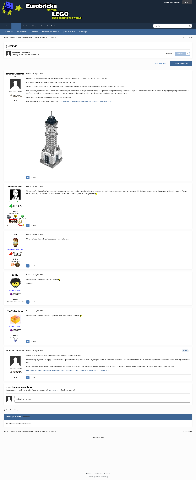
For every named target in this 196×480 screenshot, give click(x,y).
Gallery (34, 26)
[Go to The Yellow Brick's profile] (15, 319)
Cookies (107, 474)
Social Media (51, 26)
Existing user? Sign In (171, 2)
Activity (25, 26)
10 (16, 101)
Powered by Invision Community (98, 477)
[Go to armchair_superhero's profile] (8, 53)
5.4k (16, 259)
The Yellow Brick (15, 311)
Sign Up (187, 2)
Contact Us (98, 474)
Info (41, 26)
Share (170, 53)
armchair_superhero (22, 52)
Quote (34, 177)
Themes (34, 32)
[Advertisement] (98, 454)
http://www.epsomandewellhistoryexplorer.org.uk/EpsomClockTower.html (84, 101)
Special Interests (68, 32)
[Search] (189, 26)
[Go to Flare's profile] (15, 242)
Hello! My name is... (33, 55)
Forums (16, 26)
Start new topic (160, 63)
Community (82, 32)
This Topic (181, 26)
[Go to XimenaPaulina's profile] (15, 194)
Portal (7, 26)
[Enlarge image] (96, 194)
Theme (89, 474)
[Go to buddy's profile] (15, 283)
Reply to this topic (181, 63)
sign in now (52, 390)
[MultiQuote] (27, 177)
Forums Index (8, 32)
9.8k (16, 211)
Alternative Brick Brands (50, 32)
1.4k (16, 299)
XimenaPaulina (15, 186)
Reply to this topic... (25, 399)
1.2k (16, 335)
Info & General (22, 32)
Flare (15, 234)
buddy (15, 275)
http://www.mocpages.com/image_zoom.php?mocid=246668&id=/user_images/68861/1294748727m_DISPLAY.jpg (68, 370)
